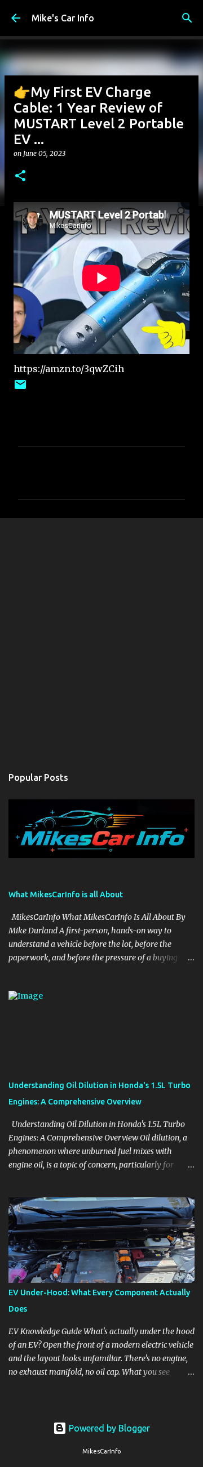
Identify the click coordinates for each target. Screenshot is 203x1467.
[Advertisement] (101, 636)
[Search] (187, 18)
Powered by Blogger (108, 1428)
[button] (20, 176)
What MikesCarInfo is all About (65, 894)
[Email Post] (20, 388)
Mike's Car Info (63, 18)
